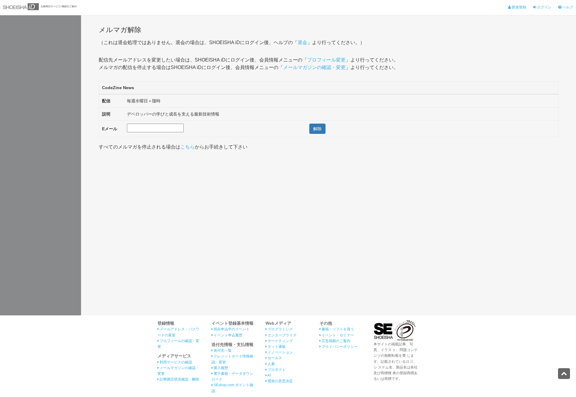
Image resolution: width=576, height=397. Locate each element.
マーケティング (280, 341)
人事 (271, 364)
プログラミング (280, 329)
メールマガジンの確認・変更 (314, 67)
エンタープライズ (281, 335)
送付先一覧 (222, 350)
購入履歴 (220, 368)
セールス (274, 358)
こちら (187, 146)
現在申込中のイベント (231, 329)
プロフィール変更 (326, 59)
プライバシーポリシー (339, 346)
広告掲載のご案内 (335, 341)
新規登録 (518, 7)
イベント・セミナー (337, 335)
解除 (317, 128)
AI (269, 375)
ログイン (543, 7)
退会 (302, 42)
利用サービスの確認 (175, 362)
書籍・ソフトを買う (337, 329)
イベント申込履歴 (227, 335)
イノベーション (280, 352)
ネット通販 (276, 346)
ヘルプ (567, 7)
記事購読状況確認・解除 (179, 379)
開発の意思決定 (280, 381)
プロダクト (276, 370)
